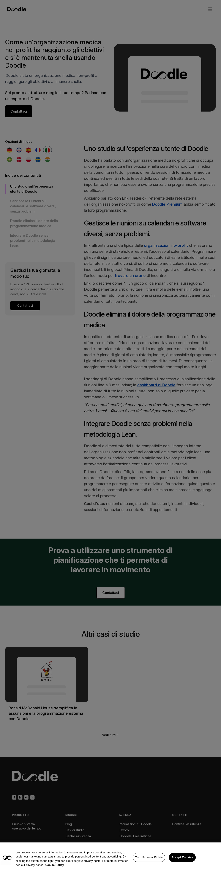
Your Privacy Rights (149, 857)
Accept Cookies (182, 857)
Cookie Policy (54, 865)
